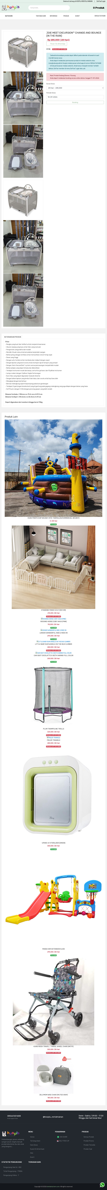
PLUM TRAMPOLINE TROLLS (53, 729)
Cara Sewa (34, 1145)
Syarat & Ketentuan (37, 1149)
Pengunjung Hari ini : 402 (12, 1167)
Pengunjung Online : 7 (11, 1175)
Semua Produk (89, 1137)
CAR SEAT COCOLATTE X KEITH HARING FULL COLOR (53, 655)
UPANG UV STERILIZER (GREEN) (53, 843)
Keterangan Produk (12, 337)
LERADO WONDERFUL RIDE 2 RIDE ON (54, 633)
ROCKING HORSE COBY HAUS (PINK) (53, 621)
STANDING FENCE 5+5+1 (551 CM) (53, 610)
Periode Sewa (51, 93)
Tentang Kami (41, 16)
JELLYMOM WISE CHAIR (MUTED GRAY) (53, 1095)
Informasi (53, 16)
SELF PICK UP (64, 1141)
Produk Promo (89, 1141)
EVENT (77, 16)
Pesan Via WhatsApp (57, 44)
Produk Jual (88, 1149)
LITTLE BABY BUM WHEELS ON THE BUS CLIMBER (53, 644)
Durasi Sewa (50, 84)
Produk (66, 16)
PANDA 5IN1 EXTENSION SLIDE (53, 949)
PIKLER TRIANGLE (53, 740)
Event (32, 1157)
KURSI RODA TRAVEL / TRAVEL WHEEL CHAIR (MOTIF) (54, 1046)
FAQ (31, 1153)
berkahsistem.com (53, 1186)
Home (32, 1137)
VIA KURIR (63, 1137)
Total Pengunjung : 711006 (12, 1171)
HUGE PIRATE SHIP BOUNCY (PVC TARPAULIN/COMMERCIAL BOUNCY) (53, 518)
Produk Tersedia (89, 1145)
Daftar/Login (101, 1)
